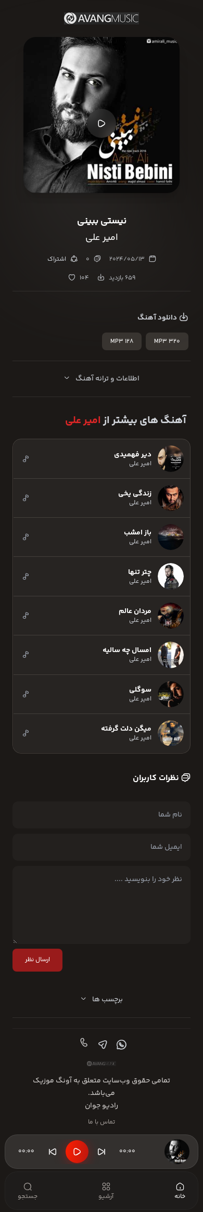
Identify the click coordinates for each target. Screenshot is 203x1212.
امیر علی (83, 421)
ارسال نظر (37, 960)
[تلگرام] (101, 1045)
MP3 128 (121, 342)
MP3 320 (167, 342)
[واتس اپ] (120, 1045)
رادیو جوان (101, 1106)
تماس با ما (101, 1122)
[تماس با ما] (83, 1045)
